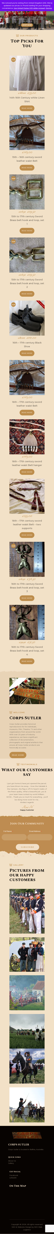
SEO (13, 1227)
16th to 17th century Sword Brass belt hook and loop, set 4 (27, 651)
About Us (12, 1161)
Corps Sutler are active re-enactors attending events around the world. (27, 19)
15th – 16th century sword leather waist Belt (27, 159)
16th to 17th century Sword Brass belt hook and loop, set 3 (27, 588)
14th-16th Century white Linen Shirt (27, 99)
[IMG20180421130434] (27, 1066)
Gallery (11, 1163)
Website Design (24, 1227)
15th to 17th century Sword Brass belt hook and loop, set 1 (27, 220)
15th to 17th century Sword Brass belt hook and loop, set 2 (27, 283)
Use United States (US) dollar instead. (29, 8)
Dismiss (49, 8)
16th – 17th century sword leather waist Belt (27, 404)
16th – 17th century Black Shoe (27, 344)
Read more (27, 108)
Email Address (35, 831)
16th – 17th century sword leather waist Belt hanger (27, 463)
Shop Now (27, 25)
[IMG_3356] (27, 954)
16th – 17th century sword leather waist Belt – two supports (27, 524)
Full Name (8, 831)
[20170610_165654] (27, 992)
